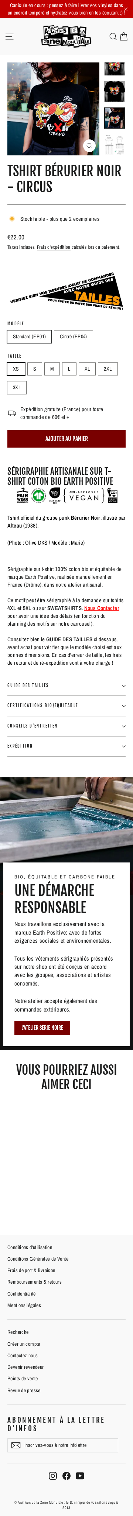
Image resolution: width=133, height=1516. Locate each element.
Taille (14, 356)
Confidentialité (21, 1293)
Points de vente (22, 1378)
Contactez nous (22, 1355)
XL (87, 368)
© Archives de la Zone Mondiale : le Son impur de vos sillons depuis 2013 (66, 1505)
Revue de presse (24, 1390)
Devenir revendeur (25, 1367)
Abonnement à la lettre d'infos (56, 1424)
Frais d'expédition (54, 247)
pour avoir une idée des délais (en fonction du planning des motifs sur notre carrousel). (63, 616)
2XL (108, 368)
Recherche (17, 1332)
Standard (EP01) (29, 336)
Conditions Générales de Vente (37, 1258)
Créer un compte (23, 1344)
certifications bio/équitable (42, 705)
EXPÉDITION (20, 746)
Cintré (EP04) (73, 336)
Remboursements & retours (34, 1281)
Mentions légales (24, 1305)
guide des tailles (28, 685)
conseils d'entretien (32, 726)
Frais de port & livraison (31, 1270)
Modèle (15, 324)
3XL (17, 387)
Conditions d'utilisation (29, 1247)
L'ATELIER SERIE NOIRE (42, 1028)
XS (16, 368)
